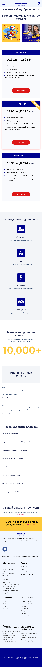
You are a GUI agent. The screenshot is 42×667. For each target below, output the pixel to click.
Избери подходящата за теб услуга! (21, 17)
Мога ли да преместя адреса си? (12, 483)
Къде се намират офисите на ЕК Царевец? (16, 442)
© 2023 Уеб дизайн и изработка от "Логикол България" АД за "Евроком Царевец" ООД (21, 658)
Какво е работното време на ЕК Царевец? (15, 450)
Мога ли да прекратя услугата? (12, 475)
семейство (20, 514)
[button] (4, 3)
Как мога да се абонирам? (10, 433)
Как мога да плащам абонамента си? (14, 458)
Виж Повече (21, 91)
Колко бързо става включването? (12, 467)
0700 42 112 (30, 524)
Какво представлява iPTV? (10, 492)
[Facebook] (4, 549)
